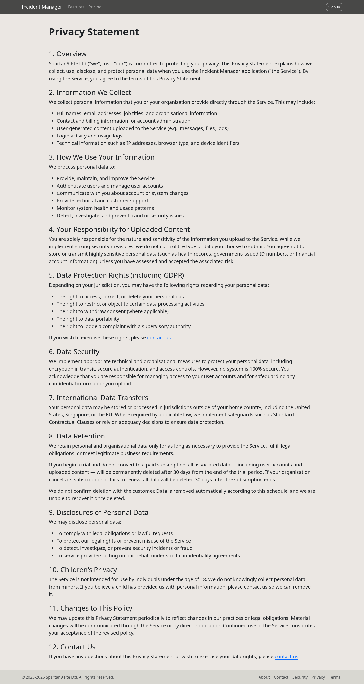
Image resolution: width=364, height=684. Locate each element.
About (264, 677)
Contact (281, 677)
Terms (334, 677)
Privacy (318, 677)
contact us (159, 337)
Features (76, 7)
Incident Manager (42, 6)
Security (300, 677)
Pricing (95, 7)
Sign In (334, 7)
